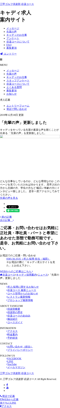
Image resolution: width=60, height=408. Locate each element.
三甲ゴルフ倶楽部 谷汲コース (17, 4)
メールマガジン (16, 367)
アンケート (12, 38)
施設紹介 (12, 319)
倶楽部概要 (13, 309)
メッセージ (12, 28)
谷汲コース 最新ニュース (21, 290)
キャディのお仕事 (16, 35)
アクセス (12, 331)
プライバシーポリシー (20, 350)
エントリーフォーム (17, 105)
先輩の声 (11, 31)
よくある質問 (14, 87)
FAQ (9, 44)
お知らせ (11, 94)
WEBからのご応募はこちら (16, 271)
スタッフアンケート (17, 80)
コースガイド (15, 322)
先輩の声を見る (9, 198)
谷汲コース (8, 274)
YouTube (12, 364)
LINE (10, 361)
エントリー (10, 53)
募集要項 (11, 48)
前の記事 (6, 217)
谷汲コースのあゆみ (18, 315)
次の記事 (6, 220)
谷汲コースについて (17, 41)
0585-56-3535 (28, 258)
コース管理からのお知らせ (22, 293)
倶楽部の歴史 (15, 312)
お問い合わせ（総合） (20, 346)
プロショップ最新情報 (20, 300)
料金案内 (12, 334)
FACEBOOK (14, 358)
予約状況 (12, 337)
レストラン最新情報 (18, 297)
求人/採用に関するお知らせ (23, 286)
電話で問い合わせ (16, 109)
